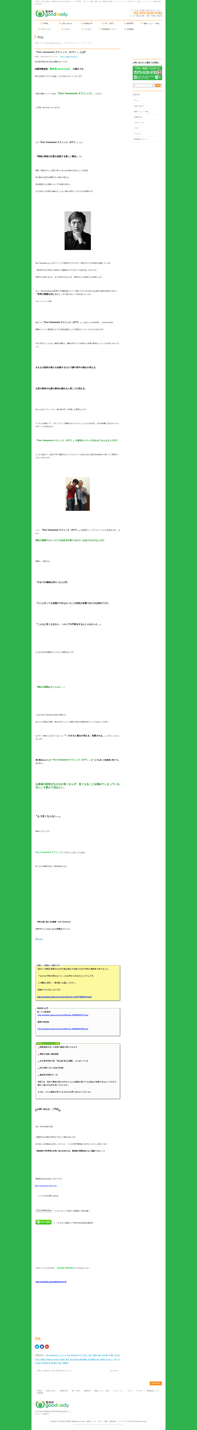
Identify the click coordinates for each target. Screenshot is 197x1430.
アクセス (137, 134)
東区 (67, 1359)
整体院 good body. (52, 1359)
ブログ (136, 128)
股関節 (102, 1359)
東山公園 (73, 1359)
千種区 (94, 1355)
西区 (59, 1363)
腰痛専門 (87, 1391)
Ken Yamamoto (72, 1355)
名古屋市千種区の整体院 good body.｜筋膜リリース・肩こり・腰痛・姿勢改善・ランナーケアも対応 (95, 1421)
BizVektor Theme (99, 1424)
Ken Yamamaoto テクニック (56, 1355)
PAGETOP (156, 1383)
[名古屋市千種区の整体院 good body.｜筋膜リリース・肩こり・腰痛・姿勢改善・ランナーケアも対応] (51, 14)
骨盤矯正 (65, 1363)
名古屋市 (105, 1355)
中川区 (85, 1355)
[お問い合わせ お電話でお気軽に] (147, 78)
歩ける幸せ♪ (115, 1371)
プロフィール (139, 123)
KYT (80, 1355)
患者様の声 (138, 117)
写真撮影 (40, 1393)
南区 (99, 1355)
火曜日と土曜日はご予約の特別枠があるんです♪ (53, 1371)
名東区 (111, 1355)
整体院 (42, 1359)
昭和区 (62, 1359)
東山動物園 (92, 1359)
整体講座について (140, 139)
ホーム (136, 100)
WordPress (87, 1424)
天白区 (117, 1355)
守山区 (37, 1359)
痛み (98, 1359)
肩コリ (110, 1359)
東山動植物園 (82, 1359)
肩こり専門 (76, 1391)
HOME (37, 43)
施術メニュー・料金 (141, 111)
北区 (89, 1355)
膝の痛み (54, 1363)
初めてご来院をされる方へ (53, 43)
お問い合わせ (139, 106)
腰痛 (46, 1363)
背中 (115, 1359)
